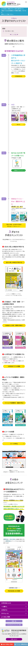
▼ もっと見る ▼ (14, 34)
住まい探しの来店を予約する (14, 262)
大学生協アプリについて (18, 170)
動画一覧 (14, 621)
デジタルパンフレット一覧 (13, 624)
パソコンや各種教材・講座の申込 (14, 403)
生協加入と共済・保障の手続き (14, 325)
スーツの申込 (14, 443)
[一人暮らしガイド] (14, 278)
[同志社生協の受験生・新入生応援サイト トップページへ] (10, 4)
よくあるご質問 (5, 617)
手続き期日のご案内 (9, 31)
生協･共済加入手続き (8, 644)
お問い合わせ (14, 639)
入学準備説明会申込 (18, 76)
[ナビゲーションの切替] (25, 2)
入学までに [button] (4, 610)
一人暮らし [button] (4, 606)
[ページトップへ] (25, 640)
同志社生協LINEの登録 (14, 590)
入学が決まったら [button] (6, 603)
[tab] (14, 603)
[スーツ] (14, 458)
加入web (18, 124)
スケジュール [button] (5, 613)
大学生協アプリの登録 (14, 366)
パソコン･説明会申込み (21, 644)
